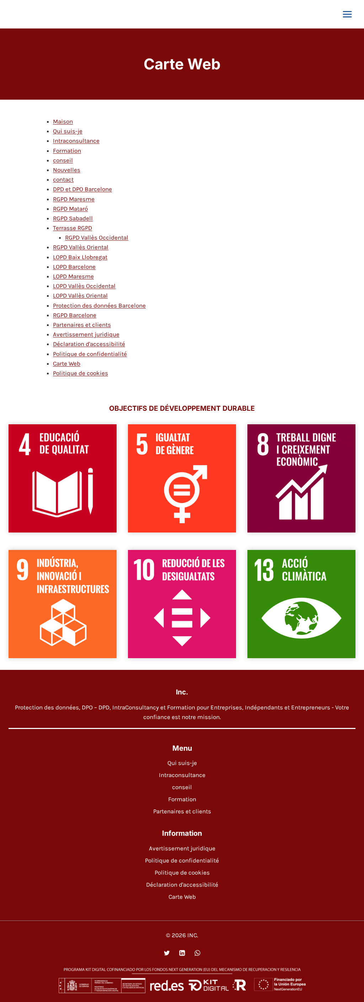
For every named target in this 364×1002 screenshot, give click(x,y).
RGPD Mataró (70, 208)
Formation (67, 150)
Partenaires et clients (82, 324)
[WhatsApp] (197, 952)
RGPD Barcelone (74, 315)
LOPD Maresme (73, 276)
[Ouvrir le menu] (347, 14)
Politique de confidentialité (90, 353)
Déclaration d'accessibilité (89, 343)
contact (63, 179)
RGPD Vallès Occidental (96, 237)
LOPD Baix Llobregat (80, 257)
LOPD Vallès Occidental (84, 285)
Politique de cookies (80, 373)
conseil (63, 160)
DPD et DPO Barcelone (82, 189)
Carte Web (66, 363)
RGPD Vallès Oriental (80, 247)
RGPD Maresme (74, 199)
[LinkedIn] (181, 952)
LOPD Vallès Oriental (80, 295)
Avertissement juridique (86, 334)
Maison (63, 121)
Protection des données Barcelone (99, 305)
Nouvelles (66, 169)
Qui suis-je (67, 131)
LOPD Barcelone (74, 266)
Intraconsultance (76, 140)
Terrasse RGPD (72, 227)
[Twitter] (166, 952)
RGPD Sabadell (73, 218)
